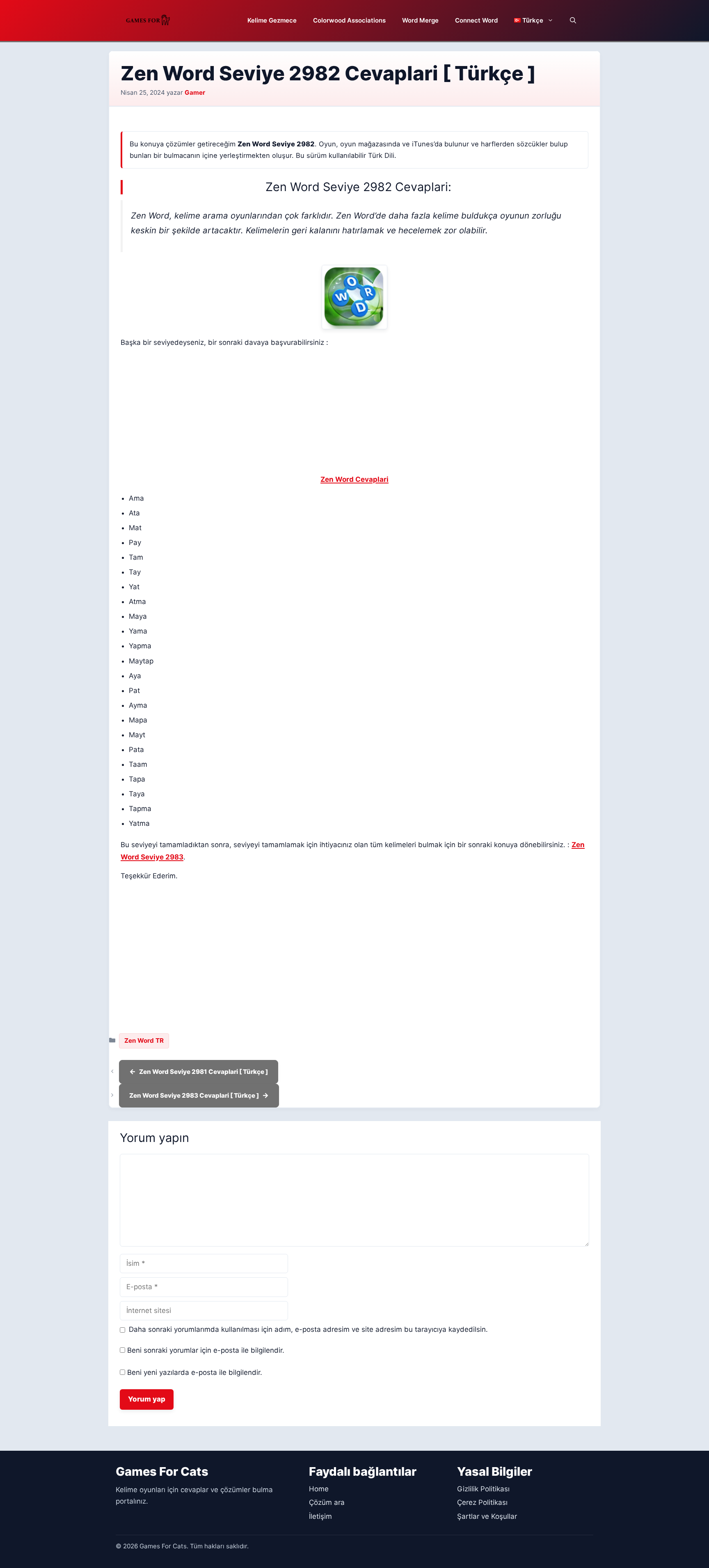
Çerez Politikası (482, 1502)
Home (319, 1489)
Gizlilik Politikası (483, 1489)
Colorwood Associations (349, 20)
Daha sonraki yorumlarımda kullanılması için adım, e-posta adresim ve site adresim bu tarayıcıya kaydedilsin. (308, 1329)
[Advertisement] (354, 413)
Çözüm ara (327, 1502)
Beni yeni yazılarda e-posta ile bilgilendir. (194, 1372)
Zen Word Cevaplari (354, 479)
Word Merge (420, 20)
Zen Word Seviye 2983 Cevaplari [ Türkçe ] (194, 1095)
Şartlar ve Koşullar (487, 1516)
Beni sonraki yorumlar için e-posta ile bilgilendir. (205, 1350)
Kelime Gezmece (272, 20)
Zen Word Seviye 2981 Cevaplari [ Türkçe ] (203, 1072)
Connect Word (476, 20)
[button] (573, 20)
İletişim (320, 1516)
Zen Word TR (144, 1040)
